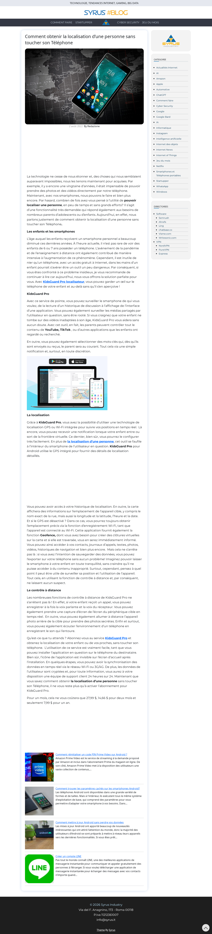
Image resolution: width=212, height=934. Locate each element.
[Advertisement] (84, 152)
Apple (159, 84)
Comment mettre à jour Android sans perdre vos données (90, 822)
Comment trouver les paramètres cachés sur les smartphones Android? (98, 788)
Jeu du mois (150, 22)
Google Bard (163, 116)
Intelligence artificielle (168, 138)
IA (157, 122)
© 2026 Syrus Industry (106, 904)
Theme (101, 930)
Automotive (163, 89)
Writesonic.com (167, 237)
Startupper (83, 22)
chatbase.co (165, 229)
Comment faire (61, 22)
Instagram (162, 133)
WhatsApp (162, 186)
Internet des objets (167, 144)
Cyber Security (128, 22)
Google (160, 111)
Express (163, 253)
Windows (161, 191)
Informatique (163, 128)
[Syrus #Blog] (106, 12)
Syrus (112, 930)
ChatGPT (161, 95)
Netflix (160, 166)
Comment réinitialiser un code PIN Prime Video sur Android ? (91, 754)
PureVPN (164, 249)
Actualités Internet (166, 67)
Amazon (160, 78)
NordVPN (164, 245)
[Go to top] (206, 928)
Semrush (164, 218)
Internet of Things (166, 155)
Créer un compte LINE (68, 856)
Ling (161, 225)
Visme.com (165, 233)
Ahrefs (162, 222)
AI (157, 73)
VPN (158, 241)
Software (161, 213)
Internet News (164, 149)
